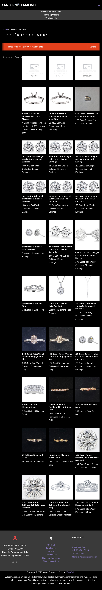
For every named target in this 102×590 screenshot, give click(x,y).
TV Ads (51, 551)
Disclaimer (51, 548)
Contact (92, 47)
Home (5, 29)
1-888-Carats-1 (78, 553)
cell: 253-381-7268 (80, 550)
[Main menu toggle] (99, 5)
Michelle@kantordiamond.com (84, 557)
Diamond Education (51, 558)
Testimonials (51, 18)
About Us (51, 545)
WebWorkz (70, 572)
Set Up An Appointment (51, 11)
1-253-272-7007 (79, 547)
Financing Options (51, 15)
